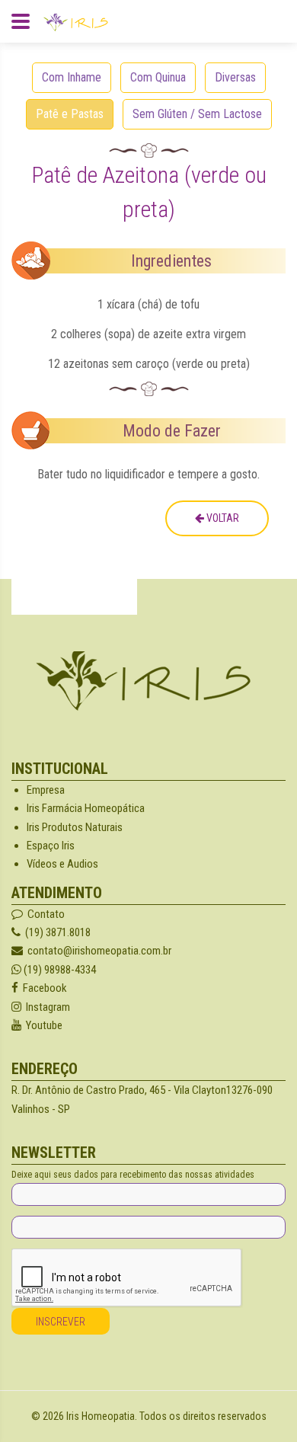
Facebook (42, 988)
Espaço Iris (51, 845)
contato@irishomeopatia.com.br (97, 951)
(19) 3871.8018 (56, 932)
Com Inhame (71, 77)
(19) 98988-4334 (58, 970)
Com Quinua (158, 77)
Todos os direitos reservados (203, 1416)
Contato (44, 914)
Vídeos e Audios (62, 864)
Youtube (41, 1025)
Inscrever (60, 1322)
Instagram (45, 1007)
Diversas (235, 77)
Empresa (46, 790)
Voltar (221, 518)
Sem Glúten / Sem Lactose (197, 114)
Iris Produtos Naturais (75, 827)
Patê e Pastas (70, 114)
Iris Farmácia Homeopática (86, 808)
